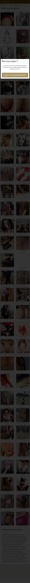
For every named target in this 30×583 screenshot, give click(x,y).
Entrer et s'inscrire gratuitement (15, 75)
